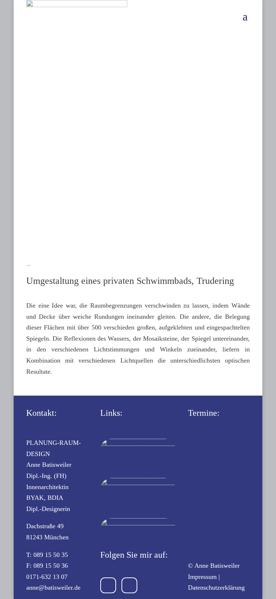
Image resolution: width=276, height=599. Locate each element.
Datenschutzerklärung (216, 587)
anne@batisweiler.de (53, 587)
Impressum (202, 576)
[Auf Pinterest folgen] (108, 585)
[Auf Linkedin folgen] (129, 585)
